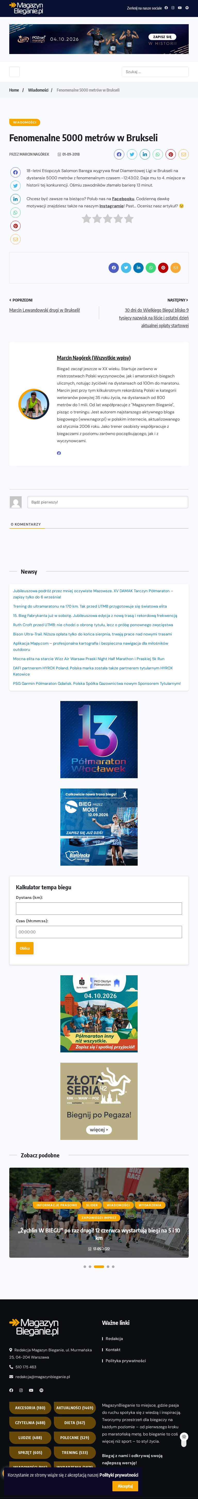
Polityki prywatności (119, 1475)
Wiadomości (38, 90)
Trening (75, 1452)
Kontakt (113, 1349)
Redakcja (114, 1338)
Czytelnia (30, 1423)
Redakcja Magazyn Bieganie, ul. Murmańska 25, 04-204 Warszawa (50, 1353)
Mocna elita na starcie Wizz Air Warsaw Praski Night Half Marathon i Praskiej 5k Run (88, 658)
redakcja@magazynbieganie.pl (42, 1376)
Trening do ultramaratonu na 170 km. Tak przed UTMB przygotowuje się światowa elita (90, 606)
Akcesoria (30, 1408)
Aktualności (74, 1408)
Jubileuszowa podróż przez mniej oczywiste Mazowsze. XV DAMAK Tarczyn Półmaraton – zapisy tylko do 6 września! (93, 594)
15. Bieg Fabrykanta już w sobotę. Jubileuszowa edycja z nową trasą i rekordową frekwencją (95, 615)
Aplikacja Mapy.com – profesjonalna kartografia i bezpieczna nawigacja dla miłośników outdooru (90, 646)
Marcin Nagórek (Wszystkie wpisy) (94, 357)
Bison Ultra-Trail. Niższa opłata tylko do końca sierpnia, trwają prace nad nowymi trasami (92, 634)
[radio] (86, 220)
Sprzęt (30, 1452)
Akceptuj (125, 1486)
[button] (85, 1266)
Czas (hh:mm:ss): (32, 921)
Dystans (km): (29, 897)
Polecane (74, 1437)
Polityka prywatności (126, 1360)
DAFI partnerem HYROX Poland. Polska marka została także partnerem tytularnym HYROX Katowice (93, 671)
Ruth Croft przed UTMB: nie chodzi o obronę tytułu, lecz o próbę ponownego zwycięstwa (93, 624)
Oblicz (25, 948)
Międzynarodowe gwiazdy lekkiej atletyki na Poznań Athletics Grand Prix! (99, 1234)
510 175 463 (25, 1367)
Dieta (74, 1423)
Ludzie (30, 1437)
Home (14, 90)
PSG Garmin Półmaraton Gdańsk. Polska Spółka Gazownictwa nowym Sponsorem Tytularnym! (97, 683)
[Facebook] (61, 453)
